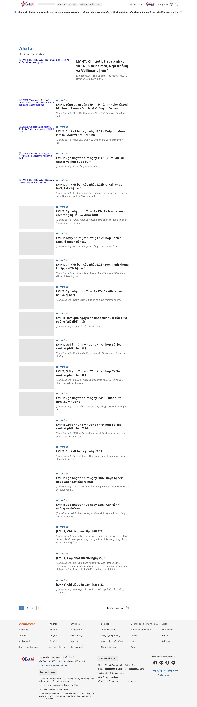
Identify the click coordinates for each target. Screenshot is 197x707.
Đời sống (123, 12)
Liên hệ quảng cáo (107, 658)
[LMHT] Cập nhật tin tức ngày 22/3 (80, 558)
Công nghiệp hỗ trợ (110, 635)
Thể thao (95, 12)
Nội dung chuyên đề (141, 629)
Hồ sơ (133, 641)
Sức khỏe (134, 12)
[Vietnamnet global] (150, 5)
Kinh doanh (43, 12)
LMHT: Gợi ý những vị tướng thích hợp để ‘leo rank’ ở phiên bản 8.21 (88, 240)
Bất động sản (163, 12)
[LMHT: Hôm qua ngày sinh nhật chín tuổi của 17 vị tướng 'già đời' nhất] (36, 324)
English (134, 635)
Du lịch (174, 12)
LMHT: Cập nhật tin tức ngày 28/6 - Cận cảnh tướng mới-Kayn (87, 506)
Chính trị (22, 12)
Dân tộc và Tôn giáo (60, 12)
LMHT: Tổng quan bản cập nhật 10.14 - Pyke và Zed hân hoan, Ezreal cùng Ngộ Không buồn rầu (92, 106)
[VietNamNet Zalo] (173, 663)
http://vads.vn (111, 677)
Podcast (165, 635)
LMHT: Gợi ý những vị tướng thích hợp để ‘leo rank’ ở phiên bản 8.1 (88, 373)
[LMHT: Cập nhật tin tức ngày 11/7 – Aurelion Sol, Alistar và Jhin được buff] (36, 164)
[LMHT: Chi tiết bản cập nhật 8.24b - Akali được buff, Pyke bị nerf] (36, 190)
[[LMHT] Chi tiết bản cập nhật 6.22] (36, 590)
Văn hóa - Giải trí (109, 12)
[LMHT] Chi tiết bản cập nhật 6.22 (80, 584)
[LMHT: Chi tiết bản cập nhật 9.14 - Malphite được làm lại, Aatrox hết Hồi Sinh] (36, 137)
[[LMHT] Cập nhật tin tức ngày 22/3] (36, 564)
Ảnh (133, 647)
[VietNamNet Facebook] (155, 663)
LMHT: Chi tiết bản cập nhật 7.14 (79, 451)
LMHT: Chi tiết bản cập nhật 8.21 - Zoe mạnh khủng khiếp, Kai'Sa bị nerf (92, 266)
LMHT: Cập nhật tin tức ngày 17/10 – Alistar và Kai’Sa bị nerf (89, 293)
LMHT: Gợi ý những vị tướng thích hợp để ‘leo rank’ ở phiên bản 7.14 (88, 426)
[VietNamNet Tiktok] (167, 663)
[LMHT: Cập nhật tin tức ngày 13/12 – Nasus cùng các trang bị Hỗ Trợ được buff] (36, 217)
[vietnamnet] (27, 7)
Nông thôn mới (108, 647)
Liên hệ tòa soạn (48, 672)
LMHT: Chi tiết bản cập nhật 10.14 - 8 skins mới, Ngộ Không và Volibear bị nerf (102, 66)
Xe (154, 12)
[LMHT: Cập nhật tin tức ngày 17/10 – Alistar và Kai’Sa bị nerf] (36, 297)
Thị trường (62, 100)
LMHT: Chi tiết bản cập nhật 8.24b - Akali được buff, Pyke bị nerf (89, 186)
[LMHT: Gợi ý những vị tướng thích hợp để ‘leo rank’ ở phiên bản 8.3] (36, 350)
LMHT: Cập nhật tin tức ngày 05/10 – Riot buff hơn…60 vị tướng (88, 400)
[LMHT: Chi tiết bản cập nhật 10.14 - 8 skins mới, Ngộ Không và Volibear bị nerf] (46, 77)
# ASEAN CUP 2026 (67, 4)
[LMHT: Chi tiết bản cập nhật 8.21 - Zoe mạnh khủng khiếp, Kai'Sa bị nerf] (36, 270)
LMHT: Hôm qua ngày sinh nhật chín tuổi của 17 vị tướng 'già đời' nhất (91, 320)
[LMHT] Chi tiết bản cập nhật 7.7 (79, 531)
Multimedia (167, 629)
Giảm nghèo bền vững (112, 641)
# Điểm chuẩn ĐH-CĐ (90, 4)
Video (164, 623)
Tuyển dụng (163, 675)
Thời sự (32, 12)
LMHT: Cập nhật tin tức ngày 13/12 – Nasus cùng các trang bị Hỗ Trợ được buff (90, 213)
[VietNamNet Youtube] (161, 663)
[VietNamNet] (15, 12)
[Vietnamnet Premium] (27, 625)
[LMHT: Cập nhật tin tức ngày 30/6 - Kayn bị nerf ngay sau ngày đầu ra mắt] (36, 484)
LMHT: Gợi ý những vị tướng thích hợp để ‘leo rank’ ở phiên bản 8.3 (88, 346)
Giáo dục (75, 12)
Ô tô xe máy (76, 635)
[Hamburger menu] (181, 12)
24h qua (166, 641)
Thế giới (85, 12)
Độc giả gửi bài (171, 670)
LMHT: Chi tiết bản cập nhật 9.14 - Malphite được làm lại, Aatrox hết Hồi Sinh (91, 133)
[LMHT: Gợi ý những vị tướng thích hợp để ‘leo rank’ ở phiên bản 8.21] (36, 244)
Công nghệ (145, 12)
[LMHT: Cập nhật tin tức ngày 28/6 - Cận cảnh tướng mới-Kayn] (36, 510)
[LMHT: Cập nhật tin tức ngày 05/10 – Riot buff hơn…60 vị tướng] (36, 404)
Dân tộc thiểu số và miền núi (145, 623)
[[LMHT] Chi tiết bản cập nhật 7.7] (36, 537)
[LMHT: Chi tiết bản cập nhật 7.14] (36, 457)
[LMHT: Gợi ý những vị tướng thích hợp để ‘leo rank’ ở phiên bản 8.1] (36, 377)
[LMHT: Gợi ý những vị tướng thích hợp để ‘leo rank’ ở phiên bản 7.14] (36, 430)
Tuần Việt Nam (135, 4)
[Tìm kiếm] (176, 4)
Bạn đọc (105, 623)
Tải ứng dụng (155, 670)
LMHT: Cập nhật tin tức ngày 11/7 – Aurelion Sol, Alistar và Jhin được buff (90, 160)
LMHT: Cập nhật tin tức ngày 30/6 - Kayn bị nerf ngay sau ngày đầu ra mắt (89, 480)
